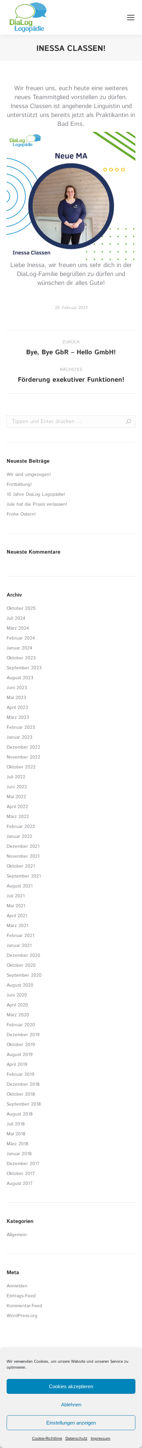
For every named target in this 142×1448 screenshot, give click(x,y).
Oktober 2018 (21, 1094)
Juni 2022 (17, 787)
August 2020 (20, 985)
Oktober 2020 (21, 965)
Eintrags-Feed (21, 1296)
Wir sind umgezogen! (29, 474)
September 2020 (24, 975)
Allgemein (17, 1235)
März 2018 (17, 1144)
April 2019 (17, 1064)
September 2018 (24, 1104)
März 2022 (18, 816)
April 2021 (17, 916)
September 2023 (24, 668)
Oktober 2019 (21, 1044)
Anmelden (17, 1286)
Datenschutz (76, 1438)
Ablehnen (71, 1404)
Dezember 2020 (23, 955)
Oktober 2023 (21, 658)
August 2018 (20, 1114)
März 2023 (18, 717)
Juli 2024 (16, 618)
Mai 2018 (16, 1134)
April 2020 (17, 1005)
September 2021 (24, 876)
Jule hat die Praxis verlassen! (37, 504)
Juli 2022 (16, 777)
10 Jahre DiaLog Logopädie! (36, 494)
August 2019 (20, 1054)
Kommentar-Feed (24, 1306)
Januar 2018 (19, 1154)
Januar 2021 (19, 945)
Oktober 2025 (21, 608)
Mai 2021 (16, 906)
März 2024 (18, 628)
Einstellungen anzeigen (71, 1423)
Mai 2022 (16, 797)
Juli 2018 (16, 1124)
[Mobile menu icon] (130, 17)
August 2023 (20, 678)
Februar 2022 (21, 826)
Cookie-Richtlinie (47, 1438)
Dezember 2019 (23, 1035)
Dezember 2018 (23, 1084)
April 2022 (17, 806)
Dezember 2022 (23, 747)
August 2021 (20, 886)
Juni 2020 (17, 995)
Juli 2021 (16, 896)
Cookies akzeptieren (71, 1386)
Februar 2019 (20, 1074)
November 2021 (23, 856)
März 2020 (18, 1015)
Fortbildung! (19, 484)
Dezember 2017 (23, 1163)
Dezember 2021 (23, 846)
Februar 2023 (21, 727)
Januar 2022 (19, 836)
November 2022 (23, 757)
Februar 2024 (21, 638)
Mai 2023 (16, 697)
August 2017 (20, 1183)
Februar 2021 (20, 935)
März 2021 (17, 925)
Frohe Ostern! (21, 514)
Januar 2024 (19, 648)
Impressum (100, 1438)
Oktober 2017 (21, 1173)
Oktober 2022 (21, 767)
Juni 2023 (17, 688)
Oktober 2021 (21, 866)
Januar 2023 (19, 737)
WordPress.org (22, 1315)
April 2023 (17, 707)
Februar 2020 (21, 1025)
